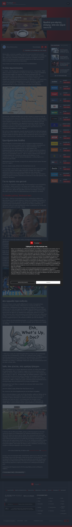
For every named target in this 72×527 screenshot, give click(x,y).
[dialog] (36, 263)
